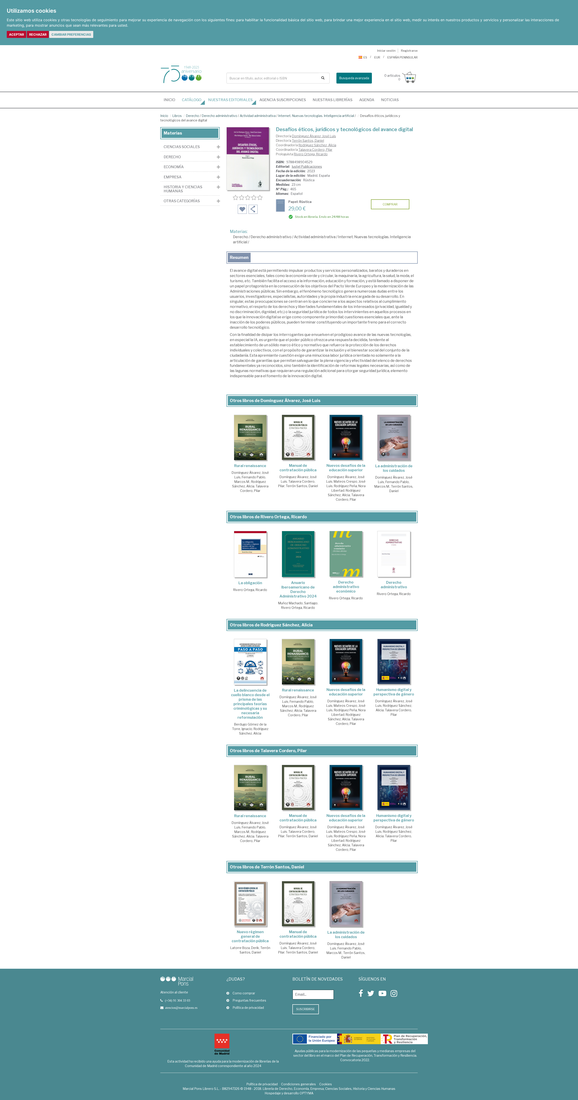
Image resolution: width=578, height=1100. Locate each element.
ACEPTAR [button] (16, 34)
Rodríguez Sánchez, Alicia (317, 145)
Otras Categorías (182, 201)
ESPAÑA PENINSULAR (402, 57)
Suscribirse (305, 1009)
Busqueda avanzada (354, 78)
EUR (377, 57)
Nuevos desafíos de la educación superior (345, 467)
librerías (332, 100)
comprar (390, 204)
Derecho (192, 116)
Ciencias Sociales (182, 147)
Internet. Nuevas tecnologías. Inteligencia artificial (316, 116)
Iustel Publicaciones (307, 166)
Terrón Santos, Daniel (308, 140)
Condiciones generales (298, 1084)
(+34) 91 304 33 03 (177, 1000)
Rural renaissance (250, 466)
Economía (174, 167)
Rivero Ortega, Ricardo (311, 154)
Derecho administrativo (219, 116)
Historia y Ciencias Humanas (183, 189)
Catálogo (191, 100)
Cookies (325, 1084)
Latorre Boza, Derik (244, 948)
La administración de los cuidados (394, 468)
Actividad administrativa (258, 116)
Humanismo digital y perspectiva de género (393, 692)
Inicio (171, 100)
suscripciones (282, 100)
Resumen (239, 257)
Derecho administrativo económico (346, 586)
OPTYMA (306, 1093)
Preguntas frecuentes (249, 1000)
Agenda (366, 100)
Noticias (390, 100)
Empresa (173, 177)
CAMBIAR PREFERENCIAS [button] (71, 34)
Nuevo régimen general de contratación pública (250, 936)
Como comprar (244, 993)
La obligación (250, 583)
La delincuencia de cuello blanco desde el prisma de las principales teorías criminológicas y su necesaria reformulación (250, 704)
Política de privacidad (248, 1007)
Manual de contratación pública (298, 467)
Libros (177, 116)
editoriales (230, 100)
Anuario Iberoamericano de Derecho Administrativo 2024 (298, 589)
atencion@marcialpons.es (181, 1007)
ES (365, 57)
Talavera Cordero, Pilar (315, 149)
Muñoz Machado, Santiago (297, 603)
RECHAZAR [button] (38, 34)
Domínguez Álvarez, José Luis (314, 136)
